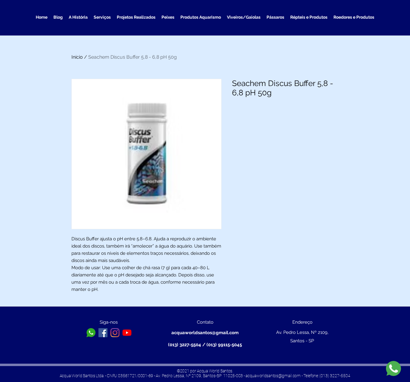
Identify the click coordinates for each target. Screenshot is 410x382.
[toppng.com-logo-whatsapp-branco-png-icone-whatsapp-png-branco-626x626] (90, 332)
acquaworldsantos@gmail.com (205, 332)
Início (77, 57)
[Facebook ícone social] (102, 332)
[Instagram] (114, 332)
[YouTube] (126, 332)
